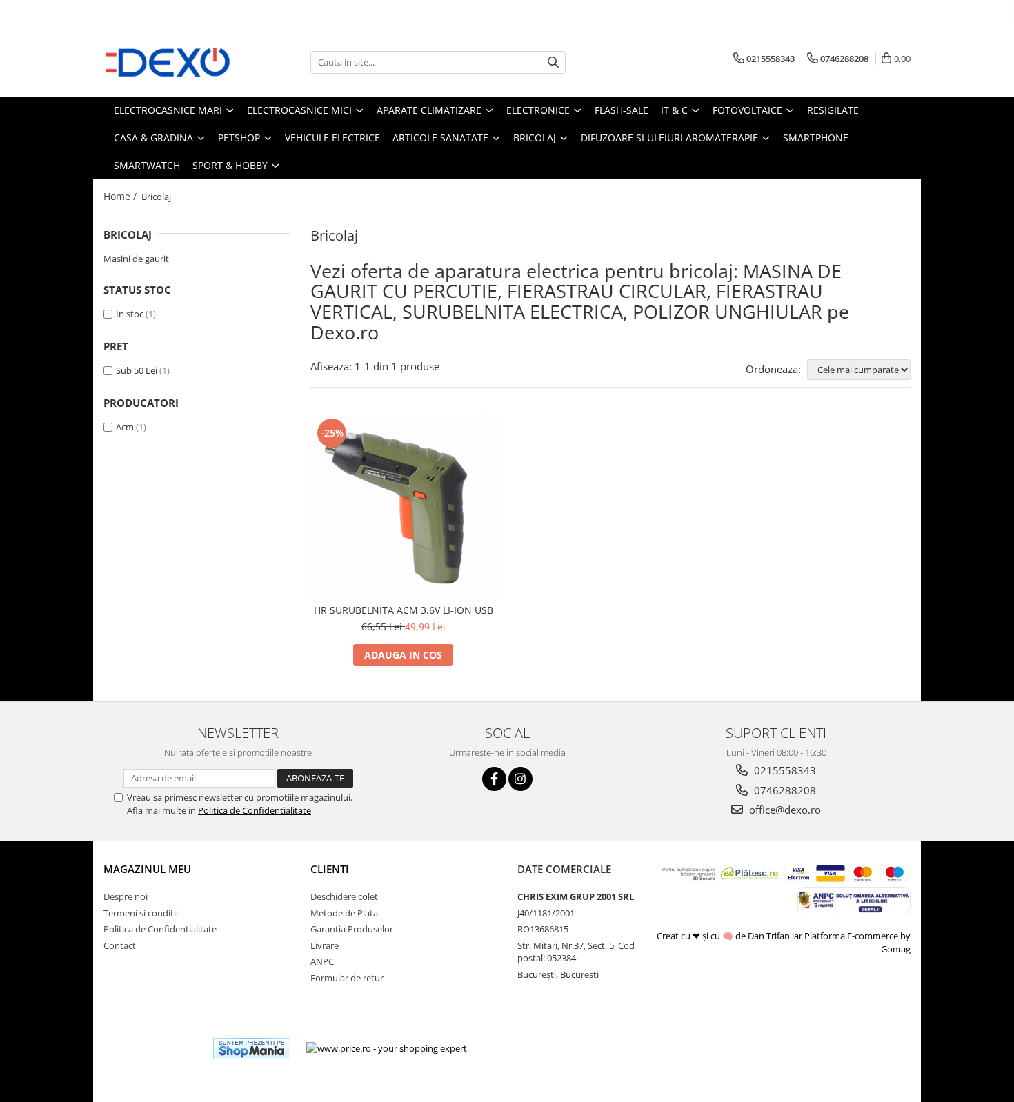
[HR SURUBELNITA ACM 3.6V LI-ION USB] (403, 506)
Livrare (324, 945)
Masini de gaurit (136, 258)
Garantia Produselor (351, 929)
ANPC (322, 961)
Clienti (329, 869)
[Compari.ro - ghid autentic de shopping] (152, 1049)
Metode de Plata (344, 913)
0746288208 (783, 790)
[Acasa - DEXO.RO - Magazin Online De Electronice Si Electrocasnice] (172, 62)
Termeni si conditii (140, 913)
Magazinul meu (147, 869)
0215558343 (783, 770)
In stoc (129, 314)
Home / (121, 196)
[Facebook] (494, 779)
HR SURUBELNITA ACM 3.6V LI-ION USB (403, 610)
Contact (119, 945)
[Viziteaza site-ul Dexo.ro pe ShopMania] (251, 1048)
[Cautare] (553, 62)
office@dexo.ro (783, 810)
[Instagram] (520, 779)
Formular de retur (347, 978)
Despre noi (125, 896)
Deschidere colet (344, 896)
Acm (125, 427)
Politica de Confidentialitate (254, 810)
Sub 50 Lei (136, 370)
